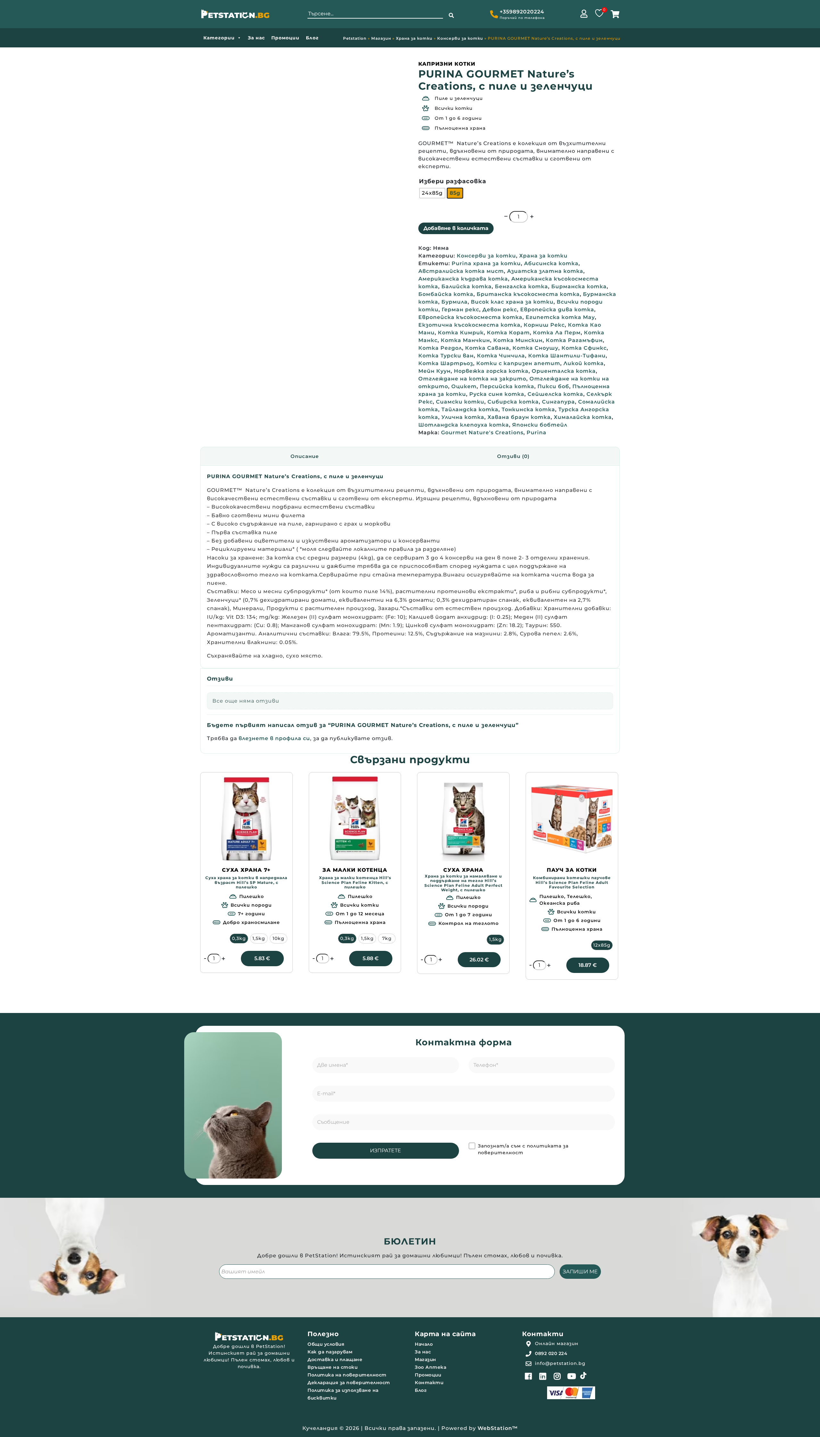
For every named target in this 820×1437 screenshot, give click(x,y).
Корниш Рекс (544, 325)
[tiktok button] (583, 1375)
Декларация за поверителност (349, 1382)
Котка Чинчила (501, 356)
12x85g (602, 945)
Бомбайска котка (445, 294)
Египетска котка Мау (560, 317)
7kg (387, 938)
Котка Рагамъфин (574, 340)
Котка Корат (508, 333)
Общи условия (326, 1344)
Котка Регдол (440, 348)
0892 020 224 (551, 1353)
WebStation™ (498, 1428)
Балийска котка (466, 286)
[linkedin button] (543, 1376)
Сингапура (558, 402)
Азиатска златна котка (545, 271)
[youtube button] (571, 1376)
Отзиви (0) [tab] (513, 456)
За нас (256, 38)
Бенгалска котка (521, 286)
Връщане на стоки (332, 1367)
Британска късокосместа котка (528, 294)
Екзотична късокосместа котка (469, 325)
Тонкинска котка (528, 409)
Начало (424, 1344)
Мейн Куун (434, 371)
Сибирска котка (513, 402)
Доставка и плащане (335, 1359)
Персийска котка (507, 386)
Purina (536, 432)
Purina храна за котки (486, 263)
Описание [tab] (305, 456)
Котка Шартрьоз (445, 363)
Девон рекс (499, 309)
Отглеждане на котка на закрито (472, 379)
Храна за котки (414, 38)
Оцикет (464, 386)
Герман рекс (460, 309)
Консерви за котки (460, 38)
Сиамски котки (460, 402)
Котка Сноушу (535, 348)
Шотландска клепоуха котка (463, 425)
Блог (312, 38)
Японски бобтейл (539, 425)
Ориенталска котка (564, 371)
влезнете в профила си (274, 738)
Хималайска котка (583, 417)
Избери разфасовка (452, 181)
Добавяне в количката (455, 228)
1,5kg (258, 938)
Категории (219, 38)
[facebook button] (528, 1376)
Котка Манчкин (465, 340)
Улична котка (462, 417)
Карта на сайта (445, 1334)
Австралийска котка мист (461, 271)
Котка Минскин (518, 340)
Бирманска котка (579, 286)
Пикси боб (553, 386)
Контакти (429, 1382)
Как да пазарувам (330, 1352)
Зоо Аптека (430, 1367)
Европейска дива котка (557, 309)
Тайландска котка (469, 409)
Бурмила (454, 302)
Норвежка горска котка (491, 371)
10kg (278, 938)
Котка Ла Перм (557, 333)
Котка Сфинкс (584, 348)
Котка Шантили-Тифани (567, 356)
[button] (451, 16)
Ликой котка (583, 363)
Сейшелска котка (555, 394)
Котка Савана (487, 348)
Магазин (381, 38)
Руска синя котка (496, 394)
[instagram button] (557, 1376)
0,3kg (239, 938)
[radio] (432, 193)
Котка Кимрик (461, 333)
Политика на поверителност (347, 1375)
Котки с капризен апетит (518, 363)
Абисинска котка (551, 263)
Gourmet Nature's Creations (482, 432)
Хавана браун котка (519, 417)
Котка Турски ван (446, 356)
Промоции (285, 38)
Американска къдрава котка (463, 279)
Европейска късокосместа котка (470, 317)
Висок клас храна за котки (512, 302)
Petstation (354, 38)
